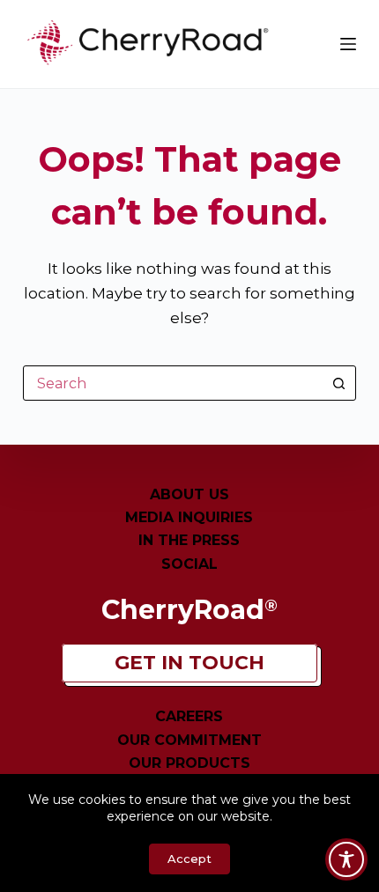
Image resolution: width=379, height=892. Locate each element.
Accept (189, 858)
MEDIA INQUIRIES (189, 517)
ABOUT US (189, 494)
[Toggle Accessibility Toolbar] (346, 859)
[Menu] (348, 44)
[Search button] (338, 383)
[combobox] (173, 383)
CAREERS (189, 716)
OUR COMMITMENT (189, 740)
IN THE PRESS (189, 540)
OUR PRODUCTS (189, 763)
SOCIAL (189, 564)
